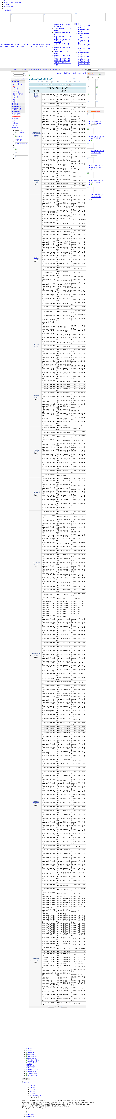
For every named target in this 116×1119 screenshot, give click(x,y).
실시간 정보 (77, 73)
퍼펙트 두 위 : (62, 59)
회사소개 (32, 1085)
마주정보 (15, 96)
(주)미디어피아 (8, 6)
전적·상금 (16, 92)
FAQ (13, 121)
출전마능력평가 (18, 94)
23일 (25, 69)
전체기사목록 (16, 114)
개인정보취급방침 (35, 1095)
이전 (24, 1079)
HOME (59, 73)
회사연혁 (32, 1087)
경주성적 (15, 98)
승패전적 (15, 90)
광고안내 (32, 1091)
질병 (84, 73)
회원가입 (17, 78)
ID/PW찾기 (23, 78)
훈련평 (15, 100)
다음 (28, 1079)
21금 (14, 69)
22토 (20, 69)
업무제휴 (32, 1089)
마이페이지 (7, 10)
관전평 (15, 102)
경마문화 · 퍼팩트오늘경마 (12, 2)
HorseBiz (6, 1)
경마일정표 (15, 127)
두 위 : (84, 60)
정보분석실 (67, 73)
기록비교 (15, 88)
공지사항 (15, 118)
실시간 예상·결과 (18, 84)
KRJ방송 (6, 4)
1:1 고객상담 (16, 125)
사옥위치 (32, 1093)
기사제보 (15, 123)
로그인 (6, 8)
